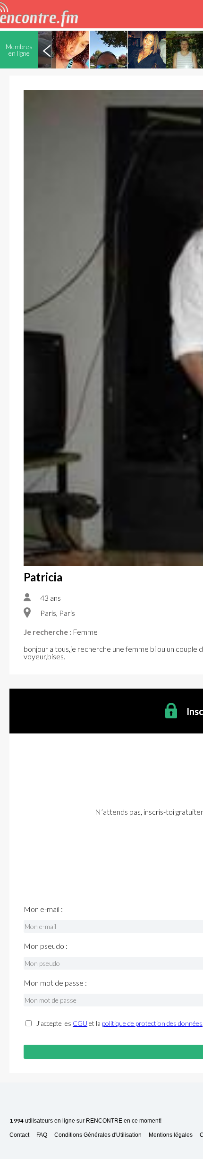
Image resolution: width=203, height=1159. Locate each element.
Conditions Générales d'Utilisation (98, 1135)
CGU (80, 1023)
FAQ (41, 1135)
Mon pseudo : (46, 946)
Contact (19, 1135)
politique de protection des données (152, 1023)
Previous (47, 49)
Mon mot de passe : (55, 983)
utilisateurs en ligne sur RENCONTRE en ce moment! (85, 1121)
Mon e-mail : (43, 909)
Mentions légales (171, 1135)
